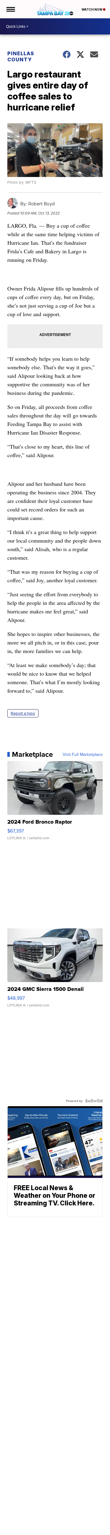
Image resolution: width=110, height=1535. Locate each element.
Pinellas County (20, 56)
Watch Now (92, 9)
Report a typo (23, 713)
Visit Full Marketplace (83, 754)
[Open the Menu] (10, 9)
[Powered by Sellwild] (94, 1101)
